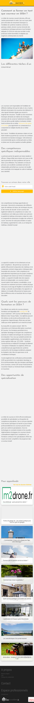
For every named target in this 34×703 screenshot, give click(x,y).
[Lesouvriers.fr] (17, 3)
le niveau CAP (23, 311)
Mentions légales (5, 673)
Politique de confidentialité (7, 677)
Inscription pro (4, 694)
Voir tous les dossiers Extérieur (22, 484)
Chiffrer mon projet (18, 191)
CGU (2, 675)
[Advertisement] (17, 87)
